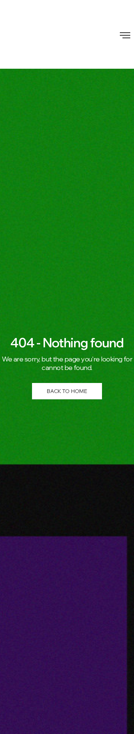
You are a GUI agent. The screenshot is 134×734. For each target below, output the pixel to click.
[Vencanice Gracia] (67, 34)
